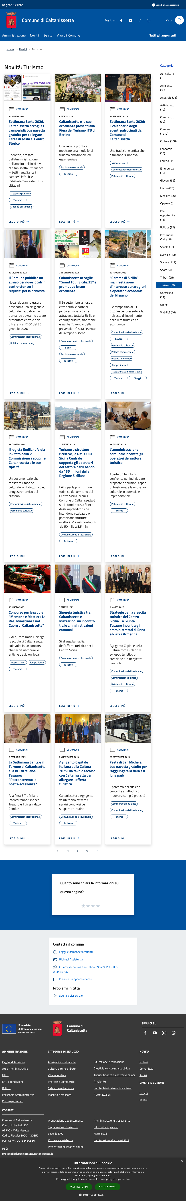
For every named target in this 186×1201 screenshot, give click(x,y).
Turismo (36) (167, 285)
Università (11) (166, 295)
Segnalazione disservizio (63, 1127)
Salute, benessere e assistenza (113, 1088)
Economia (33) (166, 151)
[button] (93, 1195)
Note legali (100, 1133)
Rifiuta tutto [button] (107, 1186)
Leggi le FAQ (55, 1133)
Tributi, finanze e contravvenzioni (114, 1075)
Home (10, 49)
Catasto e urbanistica (61, 1088)
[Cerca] (179, 20)
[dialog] (93, 1179)
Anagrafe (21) (168, 97)
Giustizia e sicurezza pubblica (112, 1068)
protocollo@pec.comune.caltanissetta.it (27, 1153)
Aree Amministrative (15, 1068)
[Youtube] (129, 20)
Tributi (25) (167, 277)
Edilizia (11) (167, 161)
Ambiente (100, 1081)
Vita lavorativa (57, 1075)
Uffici (5, 1075)
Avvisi (143, 1075)
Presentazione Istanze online (66, 1146)
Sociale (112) (168, 262)
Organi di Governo (13, 1062)
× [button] (182, 1161)
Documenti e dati (12, 1101)
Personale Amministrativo (18, 1095)
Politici (6, 1088)
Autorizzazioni (102, 1094)
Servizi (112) (168, 254)
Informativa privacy (106, 1127)
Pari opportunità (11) (167, 215)
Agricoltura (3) (167, 75)
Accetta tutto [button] (79, 1186)
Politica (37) (167, 227)
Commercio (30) (167, 119)
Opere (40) (166, 203)
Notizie (144, 1062)
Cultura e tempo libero (62, 1068)
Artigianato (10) (167, 107)
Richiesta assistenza (60, 1140)
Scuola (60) (167, 247)
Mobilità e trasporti (60, 1095)
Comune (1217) (165, 131)
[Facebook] (120, 20)
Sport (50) (166, 270)
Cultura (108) (168, 141)
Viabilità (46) (168, 312)
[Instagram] (138, 20)
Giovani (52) (167, 180)
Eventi (143, 1099)
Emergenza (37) (167, 170)
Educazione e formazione (109, 1062)
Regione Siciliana (12, 5)
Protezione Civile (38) (166, 237)
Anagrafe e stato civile (62, 1062)
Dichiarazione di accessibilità (111, 1140)
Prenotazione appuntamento (65, 1120)
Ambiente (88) (166, 87)
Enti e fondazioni (12, 1081)
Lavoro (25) (167, 188)
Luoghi (144, 1093)
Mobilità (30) (168, 196)
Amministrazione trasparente (112, 1120)
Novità (23, 49)
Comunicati (22, 109)
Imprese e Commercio (61, 1081)
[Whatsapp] (147, 20)
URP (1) (164, 305)
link (128, 1179)
